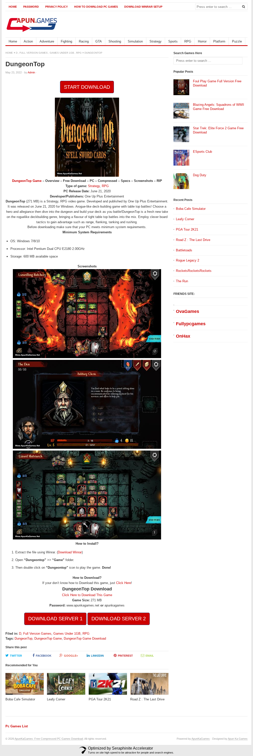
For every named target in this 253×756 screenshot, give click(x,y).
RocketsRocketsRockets (193, 271)
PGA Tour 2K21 (187, 229)
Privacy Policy (56, 6)
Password (31, 6)
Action (28, 41)
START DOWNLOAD (87, 87)
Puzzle (237, 41)
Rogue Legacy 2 (187, 260)
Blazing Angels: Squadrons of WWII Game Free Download (218, 107)
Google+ (71, 655)
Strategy (155, 41)
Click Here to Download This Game (87, 595)
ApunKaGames (200, 738)
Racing (84, 41)
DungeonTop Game (27, 181)
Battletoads (184, 250)
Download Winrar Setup (143, 6)
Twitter (16, 655)
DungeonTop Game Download (85, 638)
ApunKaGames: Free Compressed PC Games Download (49, 738)
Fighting (66, 41)
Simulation (135, 41)
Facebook (43, 655)
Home (13, 6)
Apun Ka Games (238, 738)
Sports (173, 41)
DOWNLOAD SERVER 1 (55, 618)
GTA (98, 41)
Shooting (114, 41)
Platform (219, 41)
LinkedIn (97, 655)
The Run (182, 281)
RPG (187, 41)
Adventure (47, 41)
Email (150, 655)
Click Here (123, 583)
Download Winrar (70, 552)
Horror (202, 41)
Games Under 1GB (62, 52)
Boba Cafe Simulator (191, 209)
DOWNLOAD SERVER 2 (118, 618)
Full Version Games (34, 52)
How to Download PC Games (96, 6)
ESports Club (202, 151)
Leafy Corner (185, 219)
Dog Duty (199, 175)
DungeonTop (23, 638)
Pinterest (125, 655)
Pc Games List (16, 726)
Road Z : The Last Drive (193, 240)
